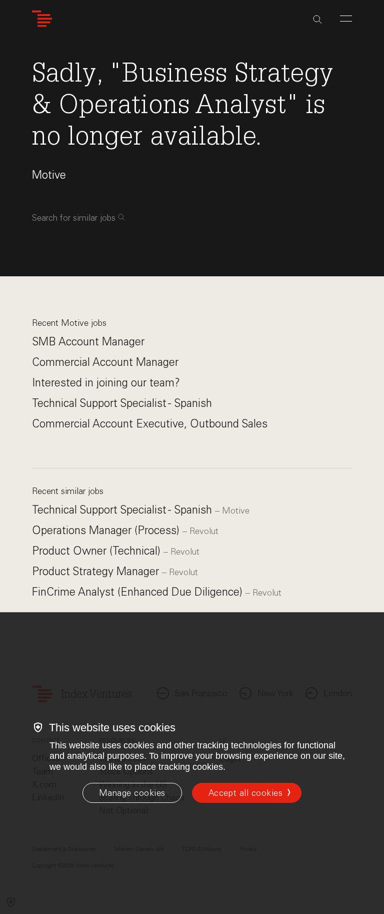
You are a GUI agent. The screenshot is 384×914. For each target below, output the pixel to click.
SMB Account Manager (88, 341)
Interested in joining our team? (106, 382)
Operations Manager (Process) (107, 530)
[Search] (317, 19)
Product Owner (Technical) (98, 551)
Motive (49, 175)
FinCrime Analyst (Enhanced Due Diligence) (139, 592)
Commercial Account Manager (105, 362)
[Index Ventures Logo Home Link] (42, 19)
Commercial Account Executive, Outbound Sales (150, 423)
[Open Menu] (346, 19)
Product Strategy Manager (97, 571)
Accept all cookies (245, 793)
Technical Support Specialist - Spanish (122, 403)
